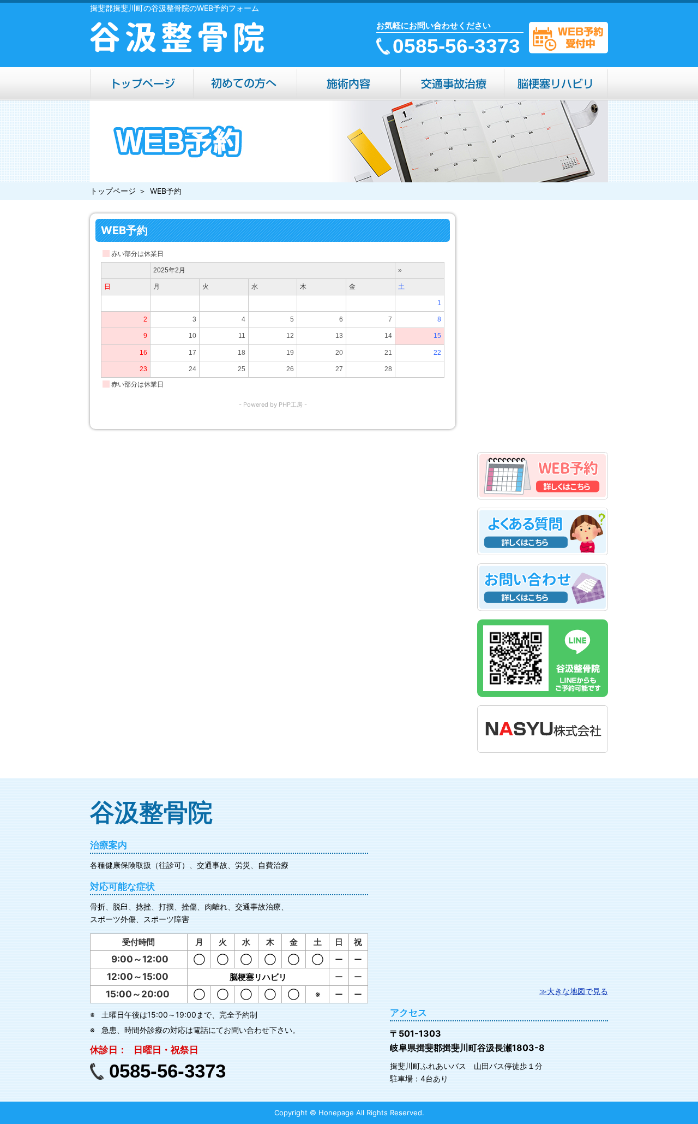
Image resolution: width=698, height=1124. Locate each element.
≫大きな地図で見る (573, 991)
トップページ (142, 83)
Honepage (336, 1112)
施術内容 (349, 83)
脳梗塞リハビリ (556, 83)
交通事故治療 (452, 83)
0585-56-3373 (456, 46)
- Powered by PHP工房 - (273, 404)
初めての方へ (245, 83)
